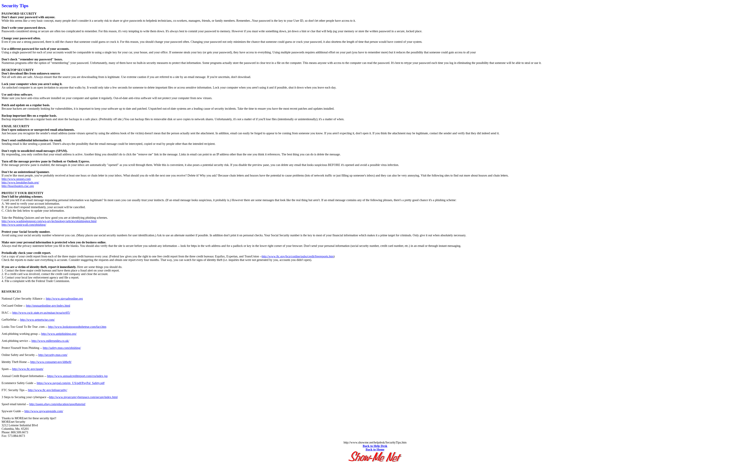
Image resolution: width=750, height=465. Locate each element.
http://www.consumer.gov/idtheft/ (50, 362)
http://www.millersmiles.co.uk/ (50, 340)
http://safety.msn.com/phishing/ (62, 347)
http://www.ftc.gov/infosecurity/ (47, 390)
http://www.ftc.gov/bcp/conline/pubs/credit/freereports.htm (298, 256)
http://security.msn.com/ (52, 355)
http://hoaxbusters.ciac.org (18, 186)
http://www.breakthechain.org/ (20, 182)
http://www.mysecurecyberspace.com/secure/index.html (83, 397)
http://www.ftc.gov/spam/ (27, 369)
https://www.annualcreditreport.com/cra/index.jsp (77, 376)
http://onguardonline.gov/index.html (48, 305)
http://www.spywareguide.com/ (43, 411)
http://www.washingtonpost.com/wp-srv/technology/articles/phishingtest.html (49, 221)
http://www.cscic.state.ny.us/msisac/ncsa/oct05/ (41, 312)
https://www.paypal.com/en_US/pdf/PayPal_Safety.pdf (70, 383)
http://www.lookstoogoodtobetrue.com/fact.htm (77, 326)
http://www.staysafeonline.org (64, 298)
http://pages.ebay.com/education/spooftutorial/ (57, 404)
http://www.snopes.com (16, 179)
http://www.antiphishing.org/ (59, 333)
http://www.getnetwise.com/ (37, 319)
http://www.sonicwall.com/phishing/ (24, 224)
